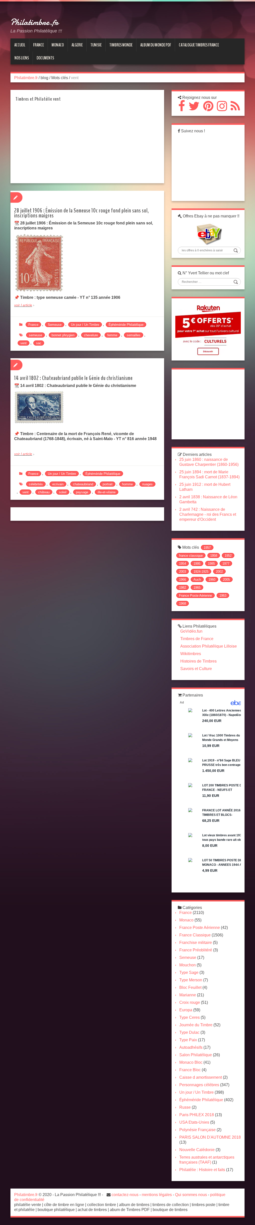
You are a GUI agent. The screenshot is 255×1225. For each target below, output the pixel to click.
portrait (108, 484)
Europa (185, 1010)
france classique (191, 555)
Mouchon (187, 965)
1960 (211, 579)
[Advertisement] (85, 144)
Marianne (187, 995)
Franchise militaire (195, 942)
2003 (182, 571)
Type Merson (190, 980)
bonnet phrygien (63, 335)
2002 (219, 571)
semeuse (35, 335)
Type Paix (188, 1040)
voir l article (23, 305)
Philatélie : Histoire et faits (202, 1170)
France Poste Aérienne (195, 595)
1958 (213, 555)
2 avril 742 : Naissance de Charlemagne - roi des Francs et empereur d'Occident (207, 514)
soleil (62, 492)
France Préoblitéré (195, 950)
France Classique (195, 935)
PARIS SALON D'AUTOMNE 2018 (210, 1137)
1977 (225, 563)
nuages (147, 484)
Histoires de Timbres (198, 661)
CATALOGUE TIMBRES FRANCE (199, 45)
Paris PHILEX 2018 (196, 1115)
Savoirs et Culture (196, 669)
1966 (182, 579)
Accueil (19, 45)
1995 (196, 563)
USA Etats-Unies (194, 1122)
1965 (196, 587)
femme (112, 335)
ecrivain (58, 484)
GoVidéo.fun (191, 631)
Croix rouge (189, 1002)
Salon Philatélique (195, 1055)
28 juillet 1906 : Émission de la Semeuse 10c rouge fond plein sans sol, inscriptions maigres (81, 213)
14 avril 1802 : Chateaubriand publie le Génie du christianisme (73, 378)
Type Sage (188, 972)
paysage (82, 492)
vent (23, 343)
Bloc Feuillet (190, 987)
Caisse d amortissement (200, 1077)
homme (127, 484)
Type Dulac (189, 1032)
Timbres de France (196, 639)
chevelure (91, 335)
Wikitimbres (190, 654)
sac (38, 343)
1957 (207, 547)
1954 (182, 563)
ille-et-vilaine (107, 492)
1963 (222, 595)
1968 (182, 603)
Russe (185, 1107)
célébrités (36, 484)
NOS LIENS (21, 58)
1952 (228, 555)
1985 (211, 563)
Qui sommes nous (191, 1195)
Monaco (186, 920)
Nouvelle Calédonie (197, 1150)
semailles (133, 335)
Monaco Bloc (190, 1062)
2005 (226, 579)
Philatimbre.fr (34, 22)
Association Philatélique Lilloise (208, 646)
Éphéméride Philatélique (126, 325)
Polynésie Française (197, 1130)
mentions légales (157, 1195)
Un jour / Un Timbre (85, 325)
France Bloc (190, 1070)
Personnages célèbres (199, 1085)
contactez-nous (125, 1195)
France (33, 325)
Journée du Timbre (195, 1025)
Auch (197, 579)
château (44, 492)
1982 (182, 587)
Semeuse (55, 325)
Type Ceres (189, 1017)
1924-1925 (200, 571)
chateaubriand (83, 484)
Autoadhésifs (190, 1047)
